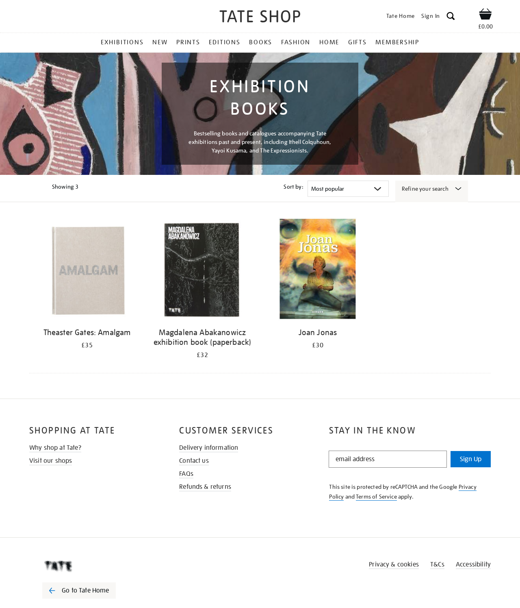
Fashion (295, 42)
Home (329, 42)
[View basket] (485, 15)
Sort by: (293, 186)
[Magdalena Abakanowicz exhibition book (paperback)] (202, 270)
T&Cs (437, 564)
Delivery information (208, 448)
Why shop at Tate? (55, 448)
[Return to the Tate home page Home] (260, 17)
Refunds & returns (205, 487)
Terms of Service (376, 496)
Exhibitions (122, 42)
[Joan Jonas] (317, 270)
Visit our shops (50, 461)
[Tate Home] (93, 566)
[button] (450, 17)
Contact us (194, 461)
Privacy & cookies (394, 564)
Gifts (357, 42)
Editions (224, 42)
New (159, 42)
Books (260, 42)
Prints (188, 42)
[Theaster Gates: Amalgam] (87, 270)
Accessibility (473, 564)
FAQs (186, 474)
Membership (397, 42)
